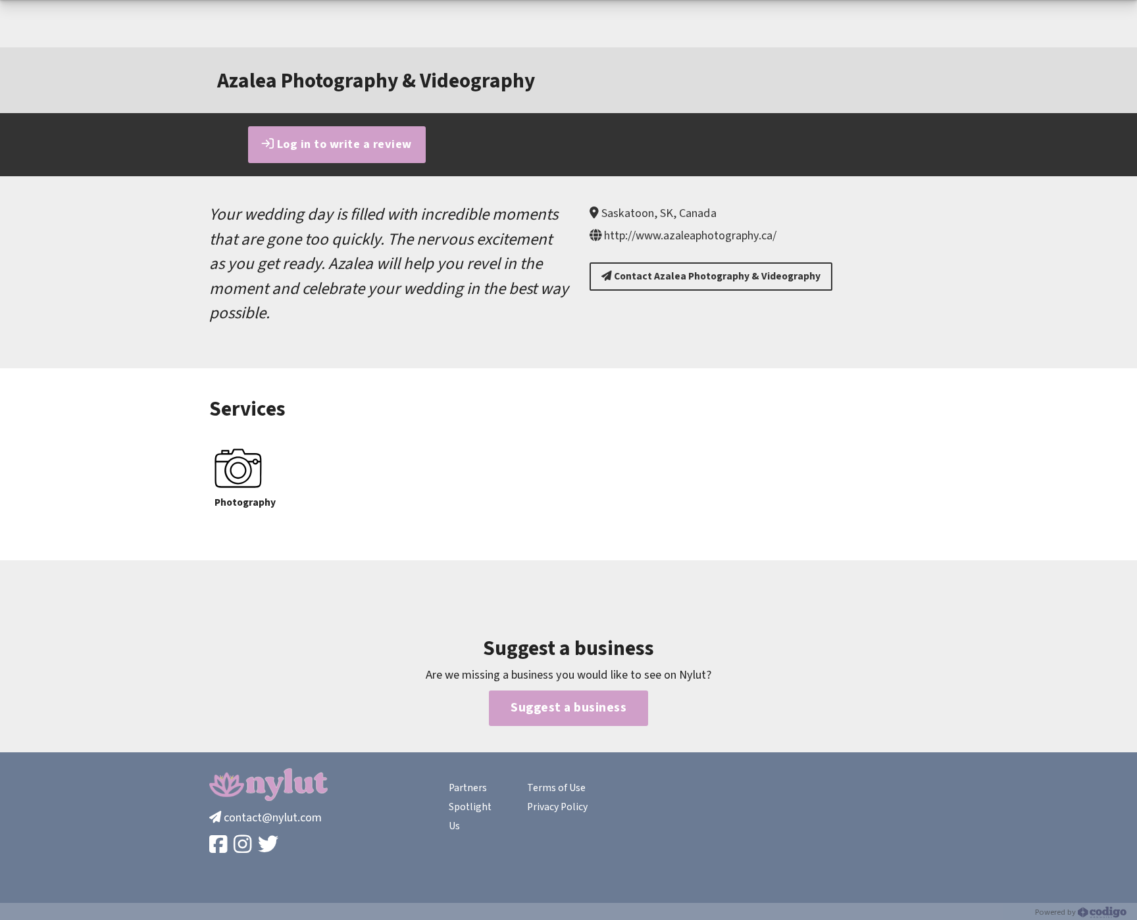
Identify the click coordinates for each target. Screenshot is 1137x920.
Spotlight (470, 807)
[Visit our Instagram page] (244, 845)
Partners (468, 788)
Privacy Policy (557, 807)
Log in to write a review (343, 144)
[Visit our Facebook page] (219, 845)
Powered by (1056, 912)
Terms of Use (556, 788)
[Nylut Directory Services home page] (268, 784)
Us (454, 826)
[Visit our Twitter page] (269, 845)
